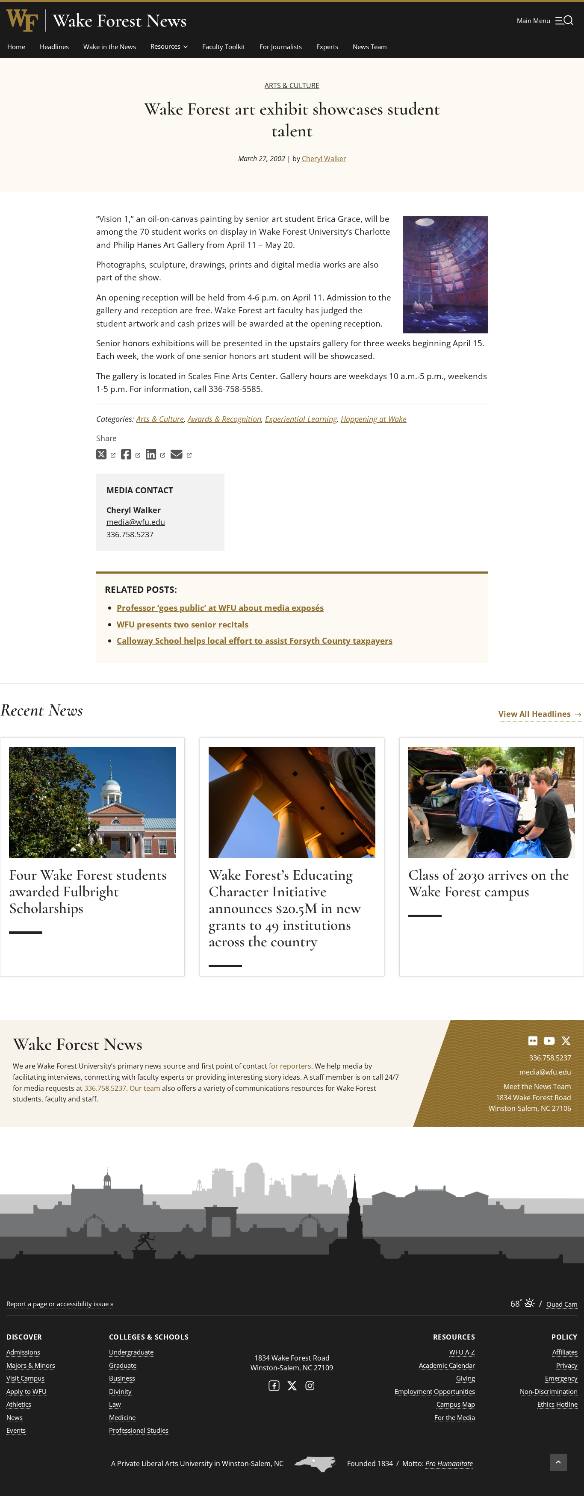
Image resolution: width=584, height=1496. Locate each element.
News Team (370, 46)
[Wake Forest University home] (22, 20)
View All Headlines (534, 714)
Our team (145, 1088)
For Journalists (281, 46)
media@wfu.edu (135, 522)
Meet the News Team (537, 1086)
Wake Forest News (120, 20)
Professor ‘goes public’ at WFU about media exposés (220, 607)
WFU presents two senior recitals (182, 624)
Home (16, 46)
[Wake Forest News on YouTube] (549, 1041)
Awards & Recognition (224, 419)
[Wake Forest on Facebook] (274, 1388)
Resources (165, 46)
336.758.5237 (105, 1088)
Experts (327, 46)
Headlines (54, 46)
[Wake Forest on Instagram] (310, 1388)
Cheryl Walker (324, 158)
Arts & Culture (292, 85)
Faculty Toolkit (223, 46)
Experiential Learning (301, 419)
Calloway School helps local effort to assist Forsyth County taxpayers (254, 640)
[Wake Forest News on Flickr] (532, 1041)
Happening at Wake (374, 419)
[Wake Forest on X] (292, 1388)
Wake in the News (109, 46)
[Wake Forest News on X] (566, 1041)
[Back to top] (558, 1462)
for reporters (290, 1066)
